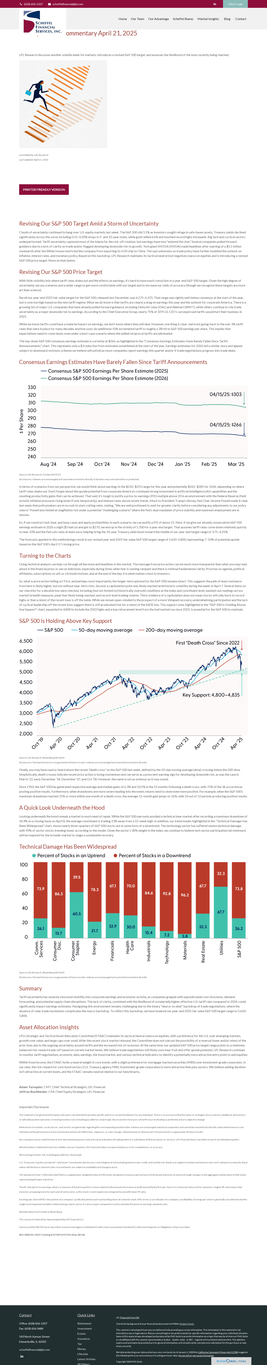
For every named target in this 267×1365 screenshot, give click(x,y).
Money (81, 1349)
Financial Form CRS (129, 1317)
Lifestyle (82, 1354)
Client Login (235, 4)
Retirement (84, 1323)
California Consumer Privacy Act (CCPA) (218, 1352)
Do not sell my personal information (196, 1355)
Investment (84, 1328)
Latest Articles (86, 1359)
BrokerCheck (187, 1324)
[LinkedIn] (214, 4)
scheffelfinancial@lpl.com (68, 4)
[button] (122, 18)
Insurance (83, 1338)
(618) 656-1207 (33, 4)
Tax (79, 1343)
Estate (81, 1333)
